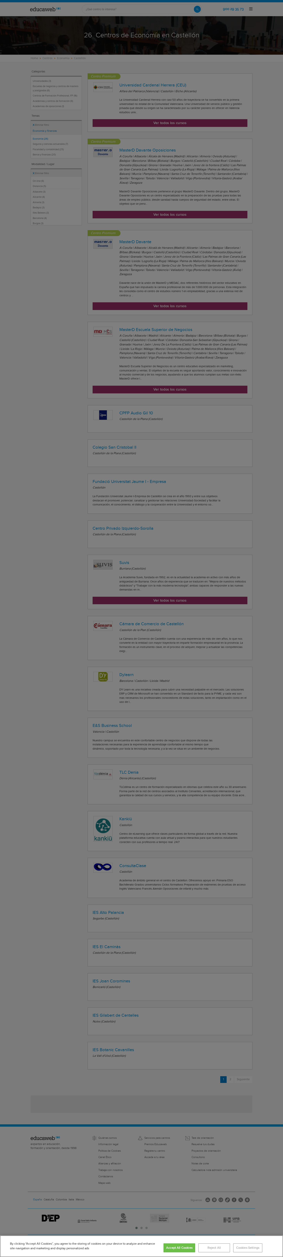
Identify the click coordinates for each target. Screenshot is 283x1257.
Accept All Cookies (179, 1248)
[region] (141, 1246)
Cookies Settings (248, 1248)
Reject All (214, 1248)
